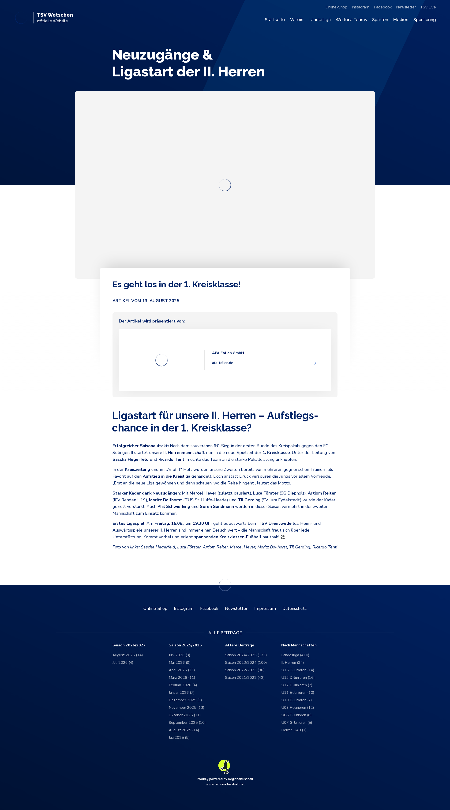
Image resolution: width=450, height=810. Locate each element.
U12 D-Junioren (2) (296, 685)
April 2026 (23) (182, 670)
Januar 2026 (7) (182, 692)
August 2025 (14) (184, 730)
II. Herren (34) (292, 662)
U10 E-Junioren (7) (296, 700)
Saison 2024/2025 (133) (246, 655)
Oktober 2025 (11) (185, 715)
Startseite (275, 19)
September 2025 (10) (187, 722)
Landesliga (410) (295, 655)
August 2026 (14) (127, 655)
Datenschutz (294, 608)
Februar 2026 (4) (183, 685)
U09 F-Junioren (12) (297, 707)
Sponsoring (424, 19)
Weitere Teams (351, 19)
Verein (296, 19)
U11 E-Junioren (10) (297, 692)
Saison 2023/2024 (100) (246, 662)
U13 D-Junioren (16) (298, 677)
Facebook (383, 7)
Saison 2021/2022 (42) (245, 677)
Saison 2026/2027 (129, 645)
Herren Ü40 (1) (294, 730)
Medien (400, 19)
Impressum (265, 608)
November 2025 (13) (186, 707)
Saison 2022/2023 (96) (245, 670)
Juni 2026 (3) (179, 655)
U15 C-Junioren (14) (297, 670)
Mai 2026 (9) (180, 662)
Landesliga (319, 19)
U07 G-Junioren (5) (296, 722)
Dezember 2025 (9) (185, 700)
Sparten (380, 19)
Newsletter (406, 7)
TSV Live (428, 7)
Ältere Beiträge (239, 645)
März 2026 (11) (182, 677)
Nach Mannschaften (299, 645)
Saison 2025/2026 (185, 645)
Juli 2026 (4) (122, 662)
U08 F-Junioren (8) (296, 715)
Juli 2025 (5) (179, 737)
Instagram (360, 7)
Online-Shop (336, 7)
